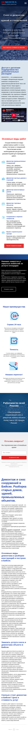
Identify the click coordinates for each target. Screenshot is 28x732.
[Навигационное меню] (26, 3)
